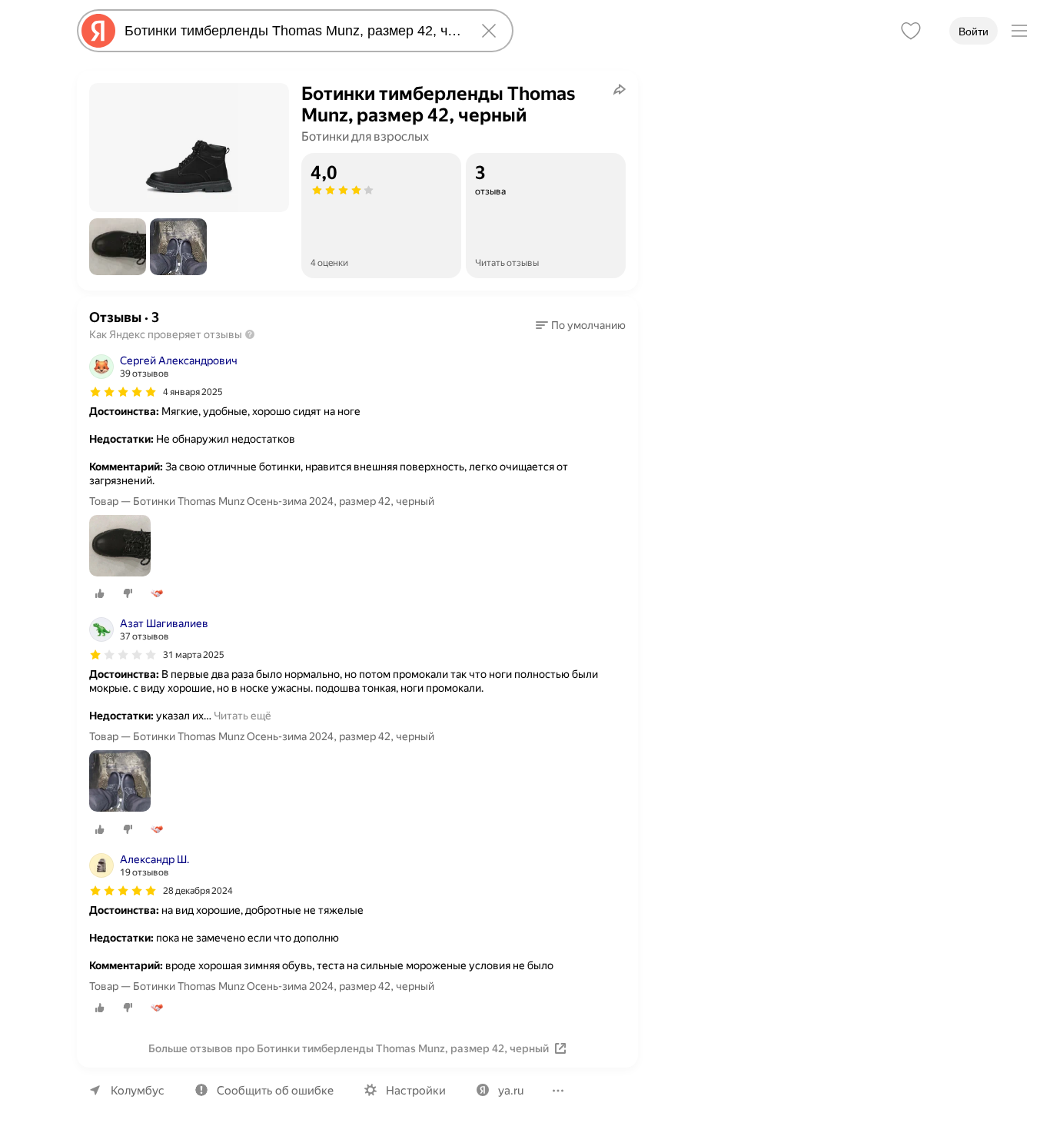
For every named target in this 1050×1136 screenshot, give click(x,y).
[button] (117, 246)
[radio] (100, 593)
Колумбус (137, 1091)
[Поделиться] (619, 89)
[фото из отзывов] (120, 547)
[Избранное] (911, 31)
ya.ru (510, 1091)
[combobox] (292, 31)
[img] (123, 392)
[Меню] (1019, 30)
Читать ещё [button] (242, 715)
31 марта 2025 (193, 654)
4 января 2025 (193, 392)
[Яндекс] (98, 31)
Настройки (416, 1091)
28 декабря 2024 (198, 890)
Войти (974, 31)
